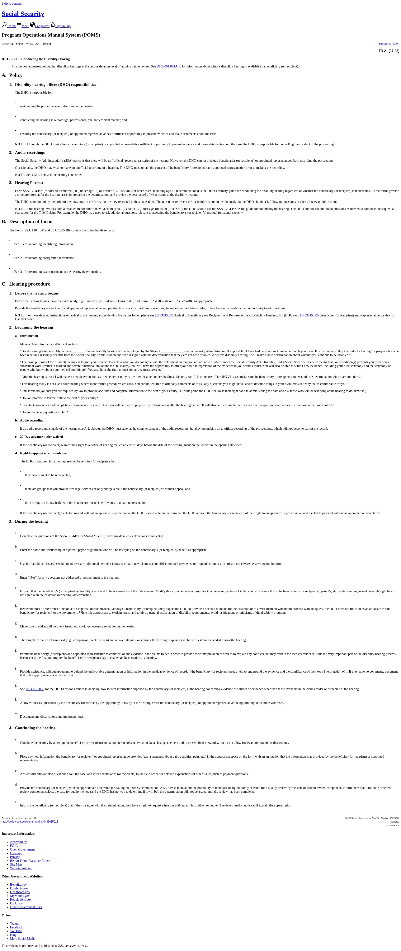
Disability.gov (19, 888)
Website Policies (21, 868)
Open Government (22, 849)
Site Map (16, 864)
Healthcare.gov (20, 892)
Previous (385, 44)
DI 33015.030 (35, 689)
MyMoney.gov (20, 896)
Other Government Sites (26, 907)
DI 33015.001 (164, 315)
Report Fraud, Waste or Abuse (30, 860)
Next (396, 44)
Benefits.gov (18, 884)
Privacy (15, 857)
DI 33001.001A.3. (169, 66)
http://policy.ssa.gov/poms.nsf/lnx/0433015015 (30, 821)
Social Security (23, 13)
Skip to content (12, 3)
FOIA (14, 845)
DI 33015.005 (309, 315)
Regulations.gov (21, 899)
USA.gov (16, 903)
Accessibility (18, 842)
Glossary (16, 853)
